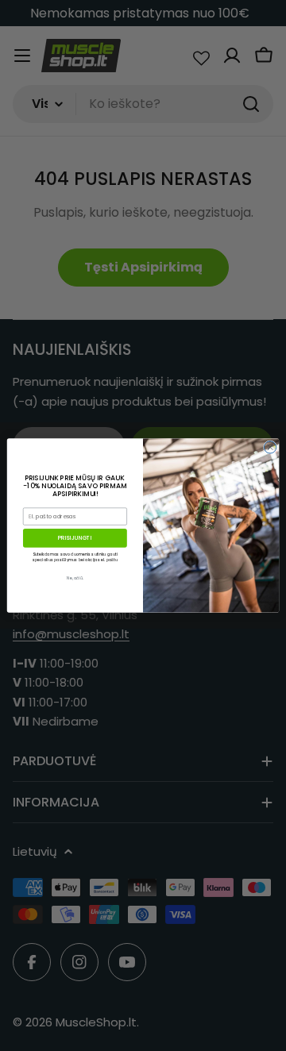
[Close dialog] (270, 447)
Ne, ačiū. (75, 578)
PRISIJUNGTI (74, 537)
